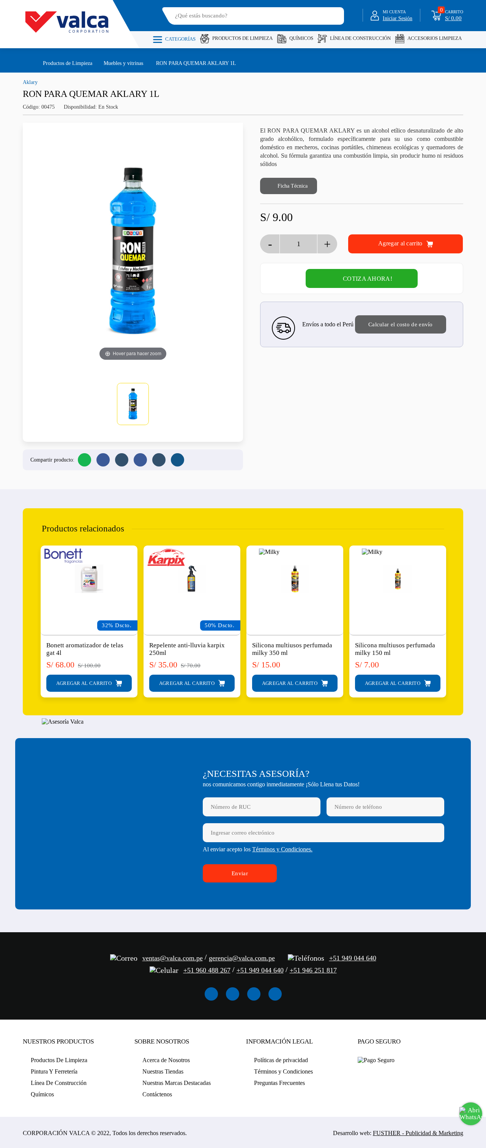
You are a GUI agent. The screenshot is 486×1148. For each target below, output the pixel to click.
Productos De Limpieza (59, 1060)
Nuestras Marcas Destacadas (176, 1083)
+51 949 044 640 (352, 958)
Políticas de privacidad (281, 1060)
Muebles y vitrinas (123, 63)
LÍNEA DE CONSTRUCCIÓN (360, 38)
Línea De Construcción (59, 1083)
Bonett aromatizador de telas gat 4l (84, 649)
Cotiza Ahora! (367, 278)
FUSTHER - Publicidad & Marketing (418, 1133)
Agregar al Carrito (84, 683)
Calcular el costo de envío (400, 324)
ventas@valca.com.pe (172, 958)
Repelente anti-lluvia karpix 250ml (187, 649)
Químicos (301, 38)
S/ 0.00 (453, 18)
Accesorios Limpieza (434, 38)
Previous (30, 614)
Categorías (180, 39)
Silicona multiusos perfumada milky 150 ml (395, 649)
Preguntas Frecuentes (279, 1083)
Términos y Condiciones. (282, 849)
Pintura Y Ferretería (54, 1071)
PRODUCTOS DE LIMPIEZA (242, 38)
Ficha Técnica (292, 186)
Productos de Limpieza (67, 63)
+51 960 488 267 (206, 970)
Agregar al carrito (401, 243)
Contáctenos (157, 1094)
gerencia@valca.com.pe (242, 958)
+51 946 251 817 (313, 970)
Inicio (26, 62)
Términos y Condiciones (283, 1071)
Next (456, 614)
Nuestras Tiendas (162, 1071)
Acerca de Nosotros (166, 1060)
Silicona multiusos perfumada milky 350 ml (292, 649)
